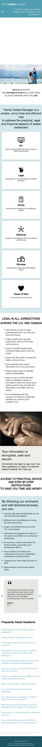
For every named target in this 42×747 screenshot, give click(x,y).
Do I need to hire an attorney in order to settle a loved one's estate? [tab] (19, 698)
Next (40, 596)
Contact (18, 9)
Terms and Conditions (13, 745)
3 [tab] (25, 615)
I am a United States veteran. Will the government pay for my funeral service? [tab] (19, 721)
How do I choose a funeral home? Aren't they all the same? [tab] (19, 669)
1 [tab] (18, 615)
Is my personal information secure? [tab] (17, 637)
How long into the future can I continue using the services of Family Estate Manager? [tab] (19, 653)
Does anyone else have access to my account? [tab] (18, 643)
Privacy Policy (25, 745)
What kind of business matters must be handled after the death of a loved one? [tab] (19, 705)
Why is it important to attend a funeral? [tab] (19, 684)
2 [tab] (21, 615)
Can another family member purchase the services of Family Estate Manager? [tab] (20, 661)
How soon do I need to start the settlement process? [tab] (20, 713)
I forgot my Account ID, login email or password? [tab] (18, 630)
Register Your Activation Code (27, 12)
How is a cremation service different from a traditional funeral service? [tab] (20, 677)
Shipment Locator (33, 9)
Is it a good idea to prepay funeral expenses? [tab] (16, 690)
